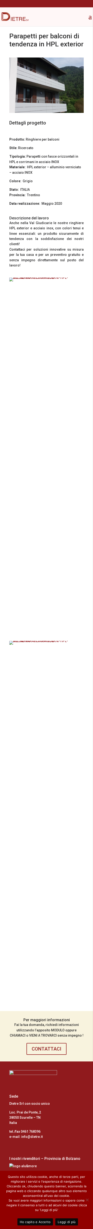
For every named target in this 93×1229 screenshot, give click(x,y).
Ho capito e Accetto (35, 1222)
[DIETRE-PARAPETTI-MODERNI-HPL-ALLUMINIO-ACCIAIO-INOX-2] (46, 996)
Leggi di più (67, 1222)
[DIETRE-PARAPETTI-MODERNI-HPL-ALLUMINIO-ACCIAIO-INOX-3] (46, 632)
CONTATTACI (46, 1049)
